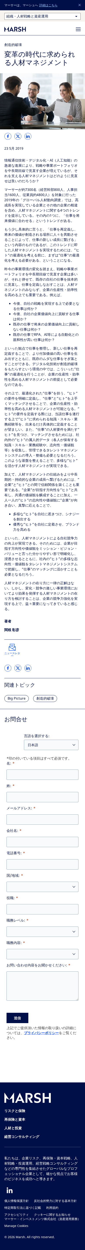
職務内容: (14, 942)
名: (9, 763)
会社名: (12, 830)
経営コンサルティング (21, 1136)
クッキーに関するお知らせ (52, 1214)
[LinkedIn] (9, 1190)
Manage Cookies (16, 1226)
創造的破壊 (13, 44)
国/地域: (13, 875)
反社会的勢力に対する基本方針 (55, 1201)
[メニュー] (78, 29)
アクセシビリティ (16, 1214)
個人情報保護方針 (16, 1201)
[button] (79, 5)
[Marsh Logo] (27, 1099)
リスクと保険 (14, 1110)
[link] (8, 136)
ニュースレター (12, 654)
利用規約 (52, 1208)
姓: (9, 785)
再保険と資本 (14, 1119)
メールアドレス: (19, 808)
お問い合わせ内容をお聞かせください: (37, 965)
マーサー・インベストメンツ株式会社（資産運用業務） (42, 1219)
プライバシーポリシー (41, 1032)
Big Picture (17, 698)
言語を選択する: (36, 735)
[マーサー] (19, 29)
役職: (11, 897)
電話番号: (14, 853)
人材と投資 (13, 1128)
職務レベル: (16, 920)
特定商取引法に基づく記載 (22, 1208)
